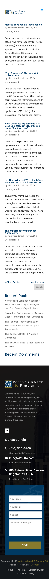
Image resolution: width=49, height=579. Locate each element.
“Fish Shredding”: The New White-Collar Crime (23, 74)
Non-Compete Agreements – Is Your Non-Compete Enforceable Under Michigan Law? (22, 126)
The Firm (21, 569)
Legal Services (37, 569)
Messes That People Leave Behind (23, 24)
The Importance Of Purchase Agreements (20, 232)
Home (10, 569)
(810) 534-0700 (24, 3)
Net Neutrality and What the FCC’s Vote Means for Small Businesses (24, 181)
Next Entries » (37, 282)
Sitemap (35, 564)
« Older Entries (12, 282)
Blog (31, 573)
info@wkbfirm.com (22, 458)
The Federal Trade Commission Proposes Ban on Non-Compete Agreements (22, 325)
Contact (21, 573)
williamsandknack (16, 27)
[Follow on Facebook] (7, 430)
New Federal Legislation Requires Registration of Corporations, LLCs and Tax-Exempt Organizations (23, 304)
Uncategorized (12, 31)
